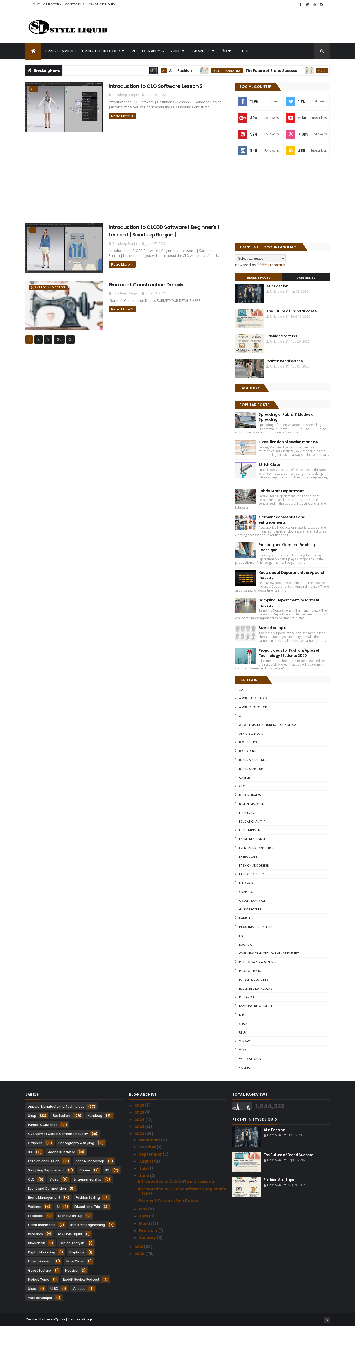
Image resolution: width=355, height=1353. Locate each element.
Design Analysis (251, 795)
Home (35, 4)
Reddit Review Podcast (256, 988)
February (148, 1230)
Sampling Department (255, 1006)
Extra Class (248, 857)
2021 (139, 1246)
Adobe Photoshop (253, 707)
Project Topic (250, 971)
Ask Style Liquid (101, 4)
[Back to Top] (327, 1320)
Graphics (201, 51)
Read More (120, 115)
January (148, 1237)
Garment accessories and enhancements (282, 520)
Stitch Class (269, 464)
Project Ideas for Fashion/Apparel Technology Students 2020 (289, 653)
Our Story (52, 4)
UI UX (243, 1032)
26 (59, 339)
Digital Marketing (208, 71)
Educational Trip (252, 821)
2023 (140, 1126)
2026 (140, 1105)
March (146, 1223)
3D (224, 51)
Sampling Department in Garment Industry (289, 603)
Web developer (250, 1059)
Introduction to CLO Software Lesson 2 (155, 86)
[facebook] (300, 4)
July (143, 1168)
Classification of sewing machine (288, 442)
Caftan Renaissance (284, 361)
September (151, 1154)
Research (246, 997)
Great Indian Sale (252, 901)
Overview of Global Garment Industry (269, 953)
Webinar (245, 1068)
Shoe (243, 1015)
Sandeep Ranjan (82, 1319)
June (144, 1175)
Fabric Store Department (281, 490)
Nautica (245, 944)
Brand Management (254, 760)
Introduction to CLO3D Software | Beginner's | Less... (182, 1191)
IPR (241, 936)
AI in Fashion (161, 70)
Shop (244, 51)
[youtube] (314, 4)
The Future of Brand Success (252, 70)
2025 (140, 1112)
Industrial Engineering (257, 927)
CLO (34, 89)
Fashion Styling (251, 874)
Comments (305, 277)
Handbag (246, 918)
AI (145, 71)
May (143, 1209)
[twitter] (307, 4)
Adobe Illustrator (253, 698)
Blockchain (248, 751)
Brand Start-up (311, 71)
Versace (245, 1041)
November (150, 1140)
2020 (140, 1253)
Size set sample (272, 627)
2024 (140, 1119)
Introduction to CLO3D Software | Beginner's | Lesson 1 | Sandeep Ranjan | (164, 230)
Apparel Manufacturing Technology (82, 51)
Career (244, 777)
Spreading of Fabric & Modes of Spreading (286, 417)
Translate (276, 264)
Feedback (246, 883)
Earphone (246, 813)
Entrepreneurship (252, 839)
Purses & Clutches (253, 980)
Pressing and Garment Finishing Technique (287, 547)
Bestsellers (248, 742)
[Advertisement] (125, 179)
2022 (140, 1133)
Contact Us (74, 4)
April (144, 1216)
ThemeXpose (54, 1319)
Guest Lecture (250, 909)
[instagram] (321, 4)
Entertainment (250, 830)
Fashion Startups (281, 336)
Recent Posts (259, 277)
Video (243, 1050)
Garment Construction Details (146, 284)
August (146, 1161)
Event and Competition (256, 848)
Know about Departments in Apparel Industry (291, 575)
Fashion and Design (50, 287)
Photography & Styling (156, 51)
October (148, 1147)
